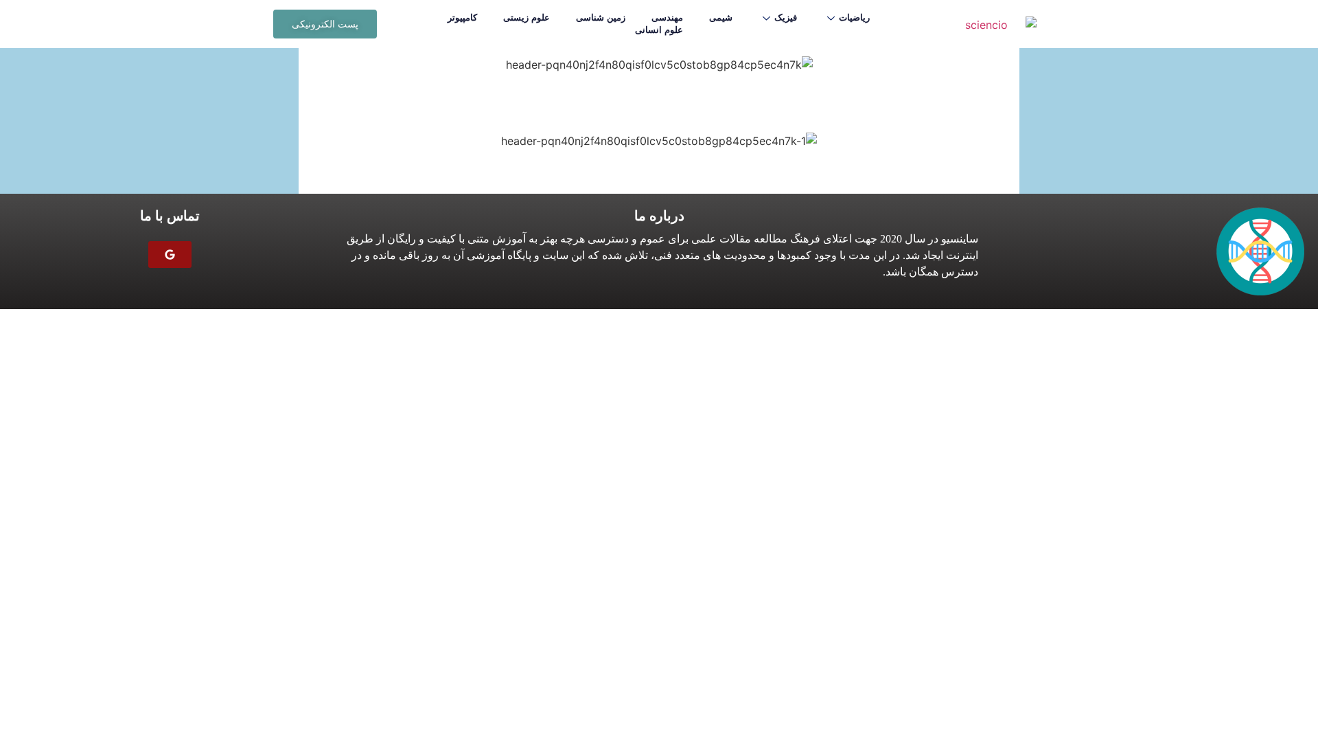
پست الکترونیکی (325, 24)
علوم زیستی (526, 17)
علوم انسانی (659, 30)
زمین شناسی (600, 17)
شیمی (720, 17)
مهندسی (667, 17)
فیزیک (785, 17)
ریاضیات (854, 17)
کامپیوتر (462, 17)
